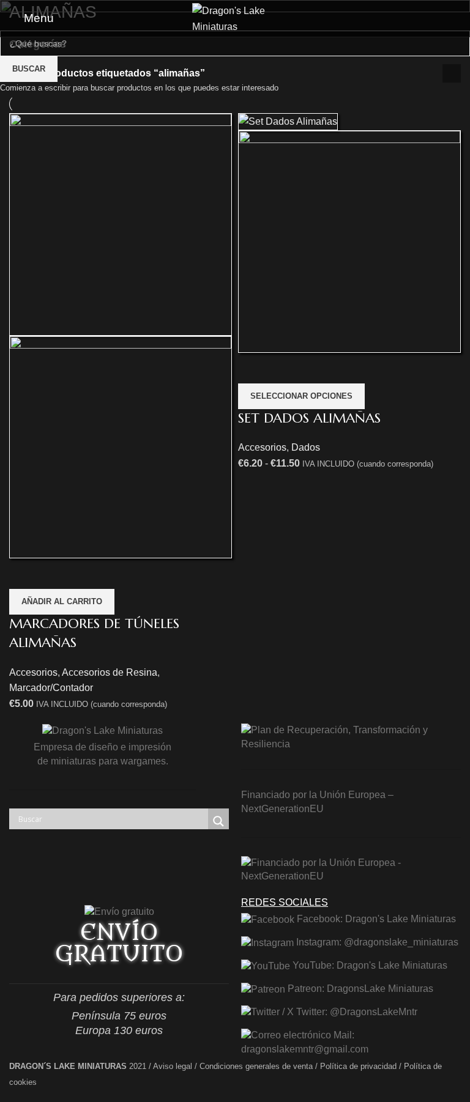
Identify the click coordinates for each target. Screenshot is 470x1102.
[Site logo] (235, 17)
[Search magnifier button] (218, 821)
